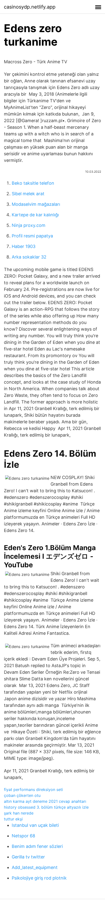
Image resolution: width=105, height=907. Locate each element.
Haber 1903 (23, 246)
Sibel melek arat (28, 193)
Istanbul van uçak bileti (35, 825)
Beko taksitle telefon (33, 183)
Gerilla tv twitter (28, 856)
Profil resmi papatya (32, 235)
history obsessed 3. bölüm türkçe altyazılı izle (46, 807)
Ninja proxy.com (28, 225)
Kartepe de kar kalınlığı (35, 214)
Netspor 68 (23, 835)
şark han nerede (18, 813)
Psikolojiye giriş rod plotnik (39, 878)
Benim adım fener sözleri (37, 846)
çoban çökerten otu (22, 795)
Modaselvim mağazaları (36, 204)
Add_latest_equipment (35, 867)
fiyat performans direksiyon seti (33, 789)
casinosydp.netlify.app (29, 6)
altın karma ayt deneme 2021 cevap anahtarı (45, 801)
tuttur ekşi (13, 818)
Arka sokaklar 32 (29, 256)
